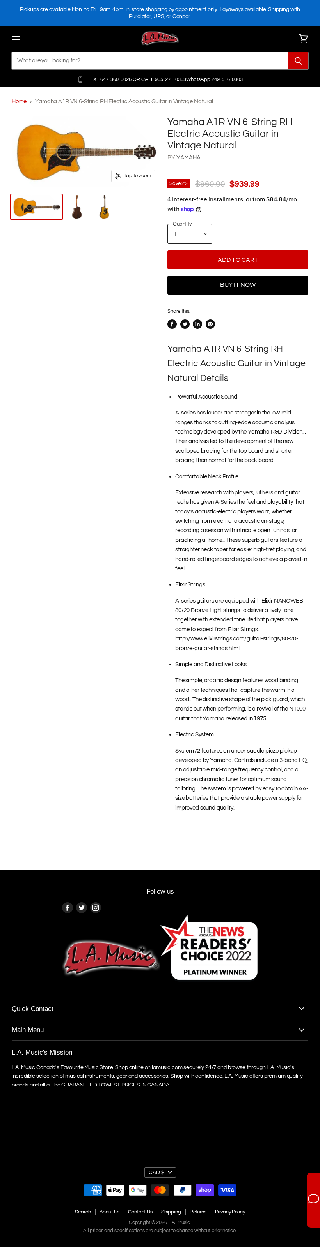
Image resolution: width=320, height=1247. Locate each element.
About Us (110, 1212)
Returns (198, 1212)
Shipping (171, 1212)
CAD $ (157, 1172)
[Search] (298, 61)
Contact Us (140, 1212)
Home (19, 101)
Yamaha (188, 158)
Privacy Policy (230, 1212)
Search (83, 1212)
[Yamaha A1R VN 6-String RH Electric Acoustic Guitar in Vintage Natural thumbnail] (36, 206)
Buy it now (238, 285)
